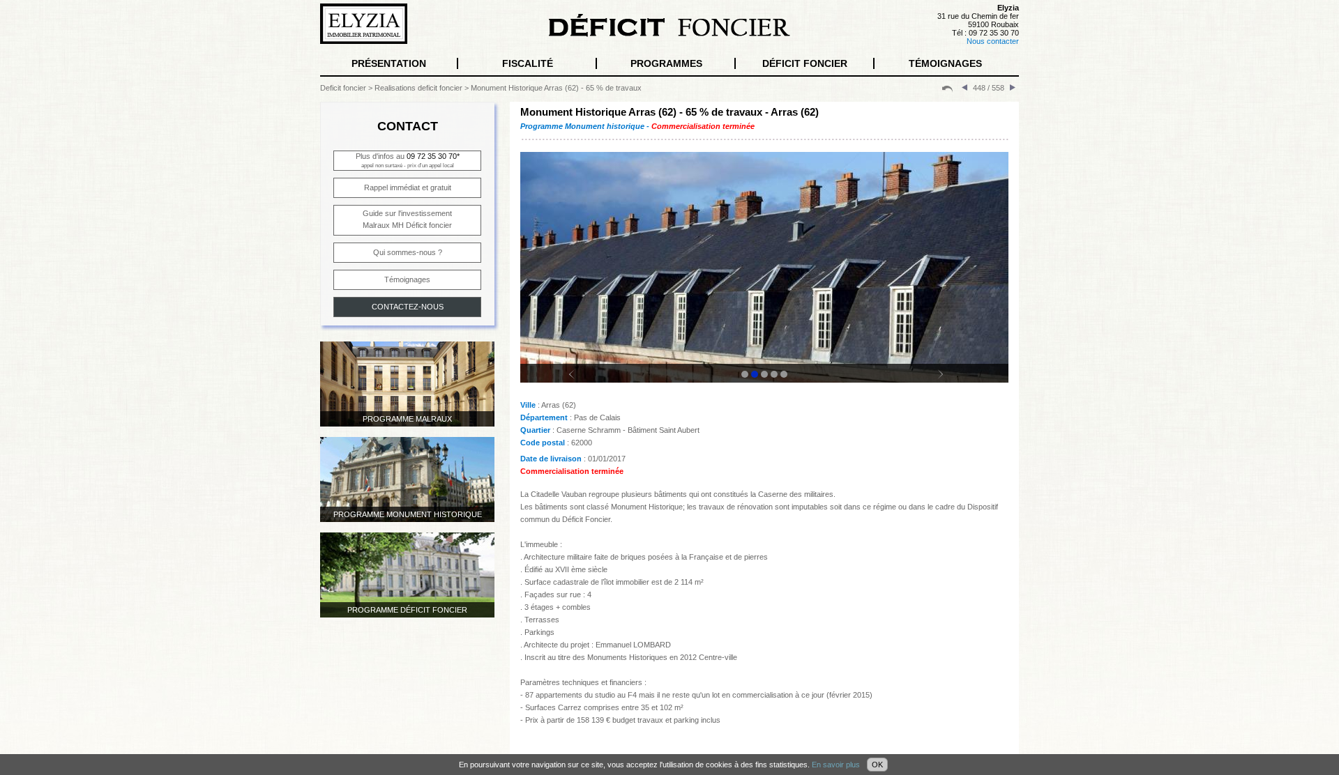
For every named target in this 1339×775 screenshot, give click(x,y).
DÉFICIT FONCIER (804, 63)
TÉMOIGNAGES (945, 63)
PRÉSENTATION (388, 63)
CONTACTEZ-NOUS (408, 306)
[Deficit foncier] (669, 34)
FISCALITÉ (527, 63)
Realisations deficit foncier (418, 88)
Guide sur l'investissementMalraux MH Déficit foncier (407, 219)
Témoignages (407, 279)
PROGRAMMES (666, 63)
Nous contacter (993, 41)
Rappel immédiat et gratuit (407, 187)
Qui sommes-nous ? (407, 252)
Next (948, 380)
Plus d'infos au (408, 160)
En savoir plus (836, 764)
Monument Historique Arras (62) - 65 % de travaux (556, 88)
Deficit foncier (343, 88)
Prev (580, 380)
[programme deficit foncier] (947, 88)
